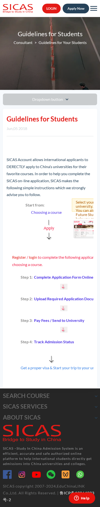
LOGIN (51, 8)
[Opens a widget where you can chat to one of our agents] (81, 498)
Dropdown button (48, 99)
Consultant (23, 42)
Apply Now (75, 8)
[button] (96, 395)
